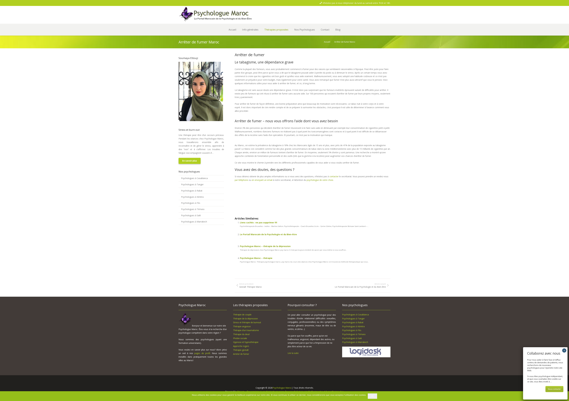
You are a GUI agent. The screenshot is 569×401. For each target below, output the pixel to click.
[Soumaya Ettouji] (201, 120)
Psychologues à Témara (192, 209)
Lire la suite (293, 353)
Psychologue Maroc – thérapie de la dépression (265, 246)
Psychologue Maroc (282, 387)
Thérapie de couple (242, 314)
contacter (334, 176)
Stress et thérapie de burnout (247, 322)
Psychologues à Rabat (191, 190)
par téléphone (241, 180)
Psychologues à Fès (190, 203)
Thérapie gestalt (241, 350)
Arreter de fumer (241, 354)
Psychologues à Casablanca (194, 178)
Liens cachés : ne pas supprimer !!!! (258, 222)
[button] (260, 30)
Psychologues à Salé (191, 215)
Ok (372, 396)
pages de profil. (202, 353)
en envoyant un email (262, 180)
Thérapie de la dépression (245, 318)
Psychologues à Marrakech (194, 221)
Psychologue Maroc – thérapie (256, 258)
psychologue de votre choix (320, 180)
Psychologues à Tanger (192, 184)
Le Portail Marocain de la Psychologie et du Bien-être (268, 234)
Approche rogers (241, 346)
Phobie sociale (240, 338)
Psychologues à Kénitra (192, 196)
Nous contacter (554, 389)
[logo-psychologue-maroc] (219, 15)
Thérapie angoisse (242, 326)
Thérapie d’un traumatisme (246, 330)
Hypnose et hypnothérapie (245, 342)
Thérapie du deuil (241, 334)
